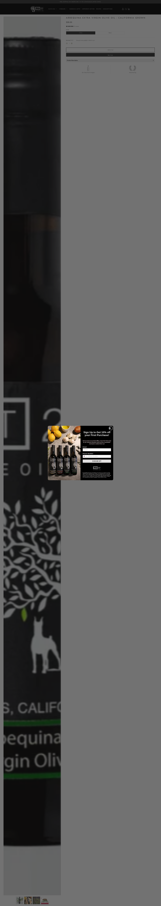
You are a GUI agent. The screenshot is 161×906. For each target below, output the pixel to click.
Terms (105, 477)
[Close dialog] (111, 428)
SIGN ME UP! (96, 461)
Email (85, 447)
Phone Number (88, 453)
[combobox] (85, 456)
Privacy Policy (100, 477)
